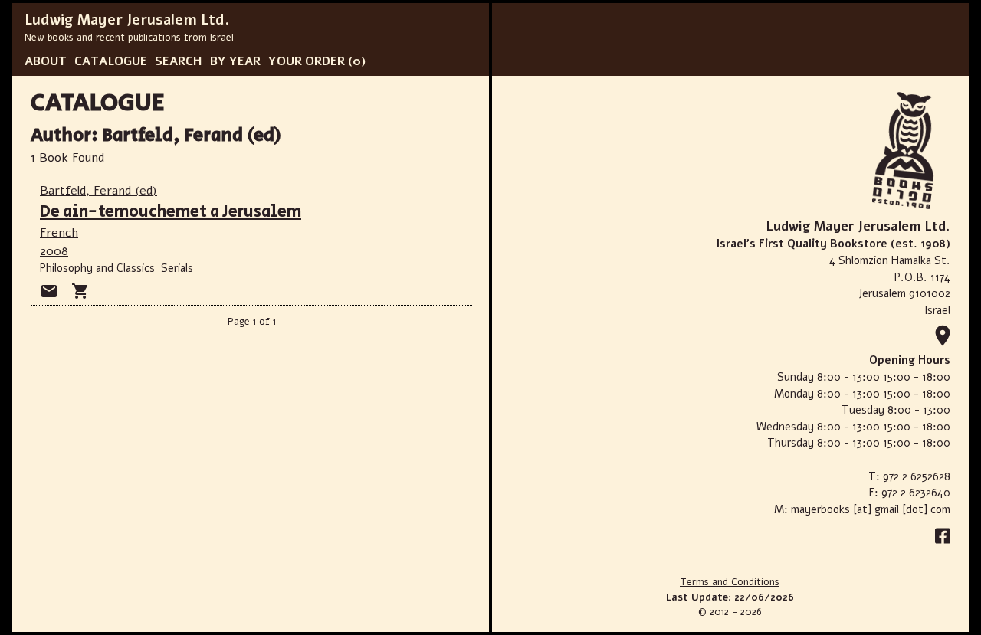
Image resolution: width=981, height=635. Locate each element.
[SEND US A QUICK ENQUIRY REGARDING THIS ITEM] (49, 291)
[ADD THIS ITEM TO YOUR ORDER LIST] (80, 291)
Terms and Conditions (729, 582)
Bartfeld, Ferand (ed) (98, 190)
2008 (54, 251)
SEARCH (178, 61)
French (59, 232)
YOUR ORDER (306, 61)
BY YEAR (235, 61)
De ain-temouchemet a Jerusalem (170, 212)
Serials (177, 268)
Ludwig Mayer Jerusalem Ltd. (127, 20)
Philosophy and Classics (97, 268)
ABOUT (46, 61)
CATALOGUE (110, 61)
